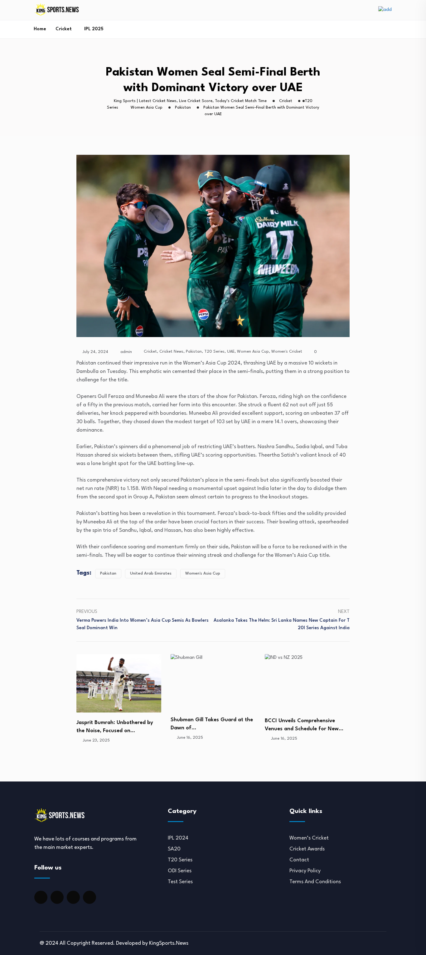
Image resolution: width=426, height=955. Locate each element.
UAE (231, 352)
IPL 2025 (94, 29)
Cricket (64, 29)
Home (40, 29)
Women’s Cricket (309, 838)
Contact (299, 860)
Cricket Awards (307, 849)
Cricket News (171, 352)
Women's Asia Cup (202, 573)
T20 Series (214, 352)
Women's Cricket (286, 352)
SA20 (174, 849)
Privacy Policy (305, 871)
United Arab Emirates (151, 573)
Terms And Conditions (315, 881)
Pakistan (194, 352)
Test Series (180, 881)
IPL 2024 (178, 838)
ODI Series (179, 871)
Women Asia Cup (253, 352)
